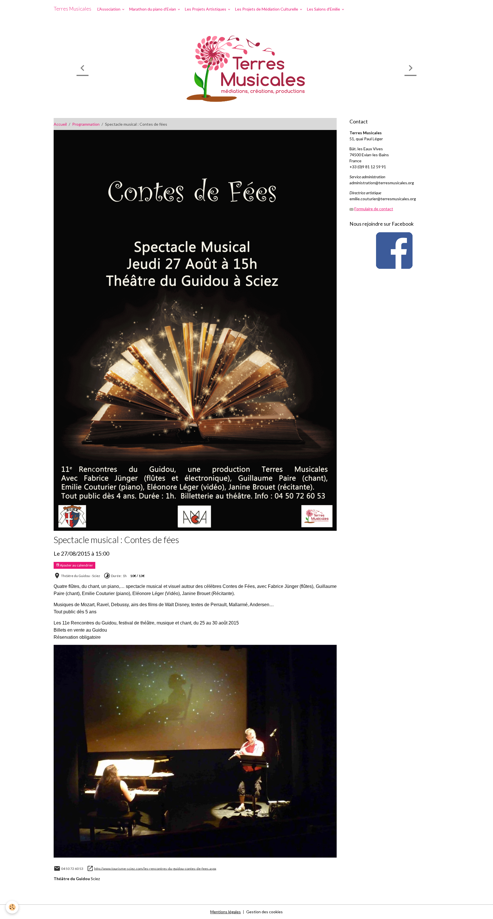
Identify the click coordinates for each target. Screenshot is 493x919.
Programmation (86, 124)
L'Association (109, 9)
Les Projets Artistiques (206, 9)
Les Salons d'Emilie (324, 9)
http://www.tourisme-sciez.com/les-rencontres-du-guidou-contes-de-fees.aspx (155, 868)
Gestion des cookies (264, 911)
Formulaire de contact (373, 208)
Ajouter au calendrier (76, 565)
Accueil (60, 124)
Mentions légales (225, 911)
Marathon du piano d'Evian (153, 9)
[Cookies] (12, 907)
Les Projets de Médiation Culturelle (267, 9)
